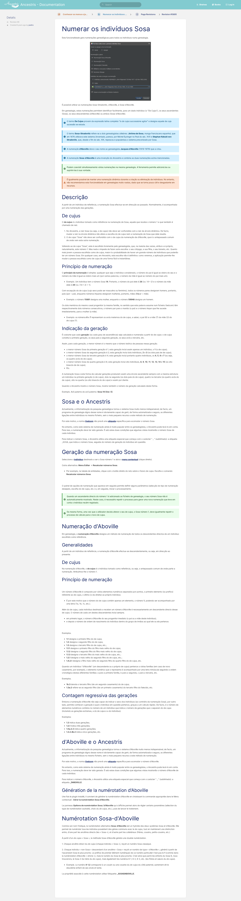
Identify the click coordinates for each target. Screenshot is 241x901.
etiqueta (112, 421)
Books (218, 4)
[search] (120, 4)
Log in (231, 4)
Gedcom (89, 421)
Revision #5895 (169, 14)
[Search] (103, 4)
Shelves (203, 4)
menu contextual (130, 459)
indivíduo (78, 459)
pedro (31, 25)
